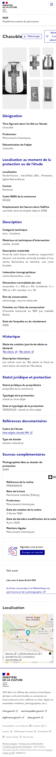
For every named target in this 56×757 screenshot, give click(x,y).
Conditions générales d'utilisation (17, 746)
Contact (36, 726)
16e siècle (8, 352)
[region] (28, 638)
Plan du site (28, 737)
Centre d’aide (12, 737)
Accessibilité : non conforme (15, 726)
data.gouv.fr (34, 717)
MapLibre (9, 653)
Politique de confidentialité (31, 743)
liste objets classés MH (15, 432)
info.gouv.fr (8, 711)
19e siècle (24, 352)
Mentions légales (9, 743)
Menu (52, 4)
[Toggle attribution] (50, 653)
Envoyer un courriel (32, 552)
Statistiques (43, 731)
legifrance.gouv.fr (11, 717)
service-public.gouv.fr (32, 711)
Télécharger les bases (23, 731)
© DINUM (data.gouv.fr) (27, 653)
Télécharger (33, 36)
